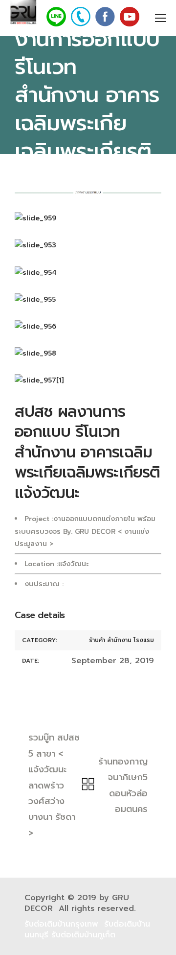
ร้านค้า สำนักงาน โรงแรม (121, 640)
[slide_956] (88, 326)
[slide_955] (88, 299)
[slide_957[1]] (88, 380)
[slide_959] (88, 218)
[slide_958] (88, 353)
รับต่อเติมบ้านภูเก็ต (83, 935)
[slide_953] (88, 245)
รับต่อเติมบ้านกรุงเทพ (61, 924)
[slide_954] (88, 272)
